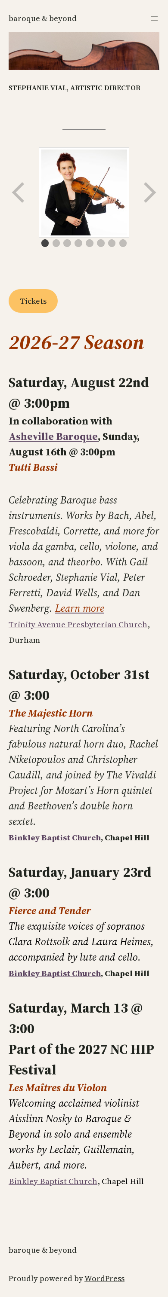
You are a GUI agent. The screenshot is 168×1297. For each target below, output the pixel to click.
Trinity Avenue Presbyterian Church (78, 624)
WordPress (104, 1278)
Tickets (33, 301)
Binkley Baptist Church (55, 837)
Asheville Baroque (53, 436)
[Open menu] (154, 18)
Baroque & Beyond (43, 18)
